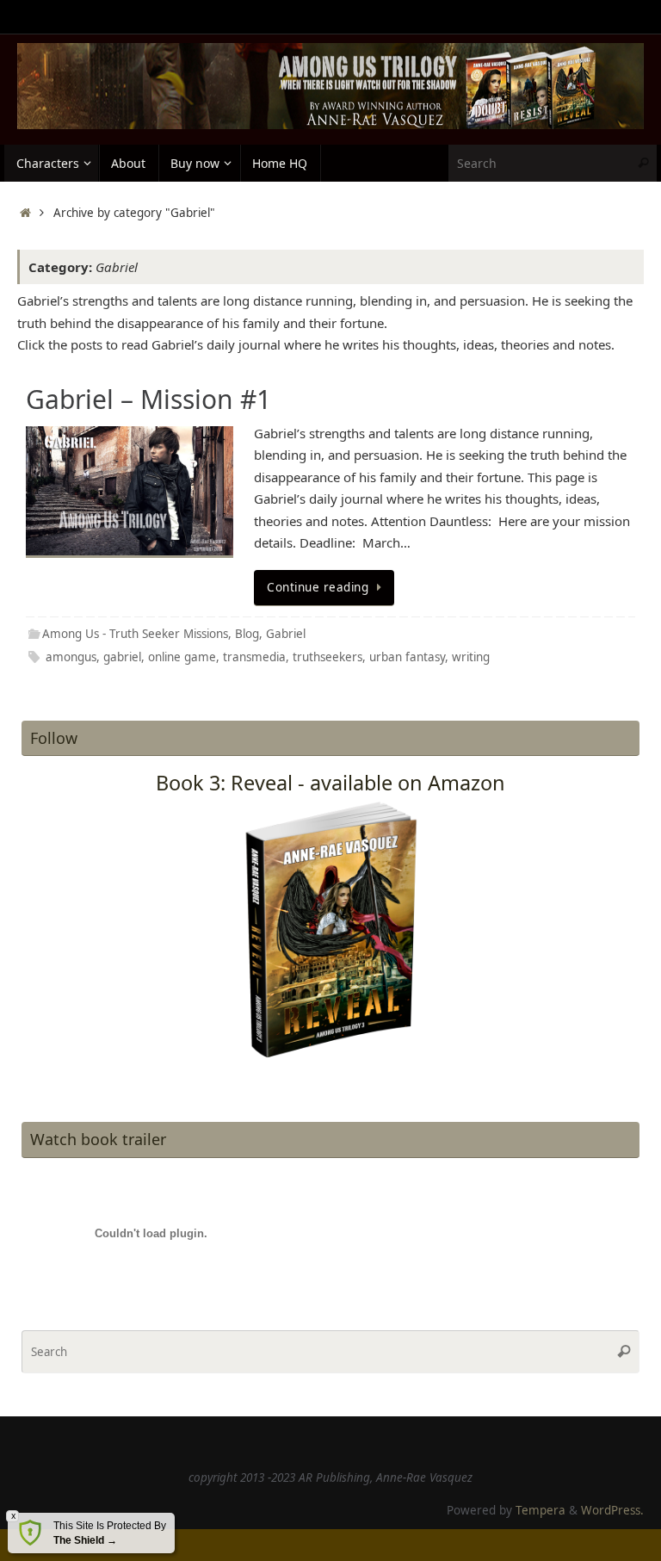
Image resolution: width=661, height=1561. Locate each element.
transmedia (254, 657)
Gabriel (286, 633)
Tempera (540, 1510)
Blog (247, 633)
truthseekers (327, 657)
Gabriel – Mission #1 (148, 399)
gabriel (122, 657)
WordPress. (612, 1510)
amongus (71, 657)
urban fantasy (407, 657)
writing (471, 657)
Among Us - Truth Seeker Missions (135, 633)
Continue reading (317, 587)
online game (182, 657)
